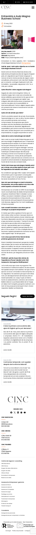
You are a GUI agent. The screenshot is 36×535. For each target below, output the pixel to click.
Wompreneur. (26, 63)
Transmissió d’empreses (8, 499)
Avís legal (8, 531)
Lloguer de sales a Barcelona (9, 468)
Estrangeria (4, 501)
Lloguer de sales (5, 470)
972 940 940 (5, 440)
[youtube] (25, 412)
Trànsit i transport (6, 506)
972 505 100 (5, 453)
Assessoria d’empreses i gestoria (12, 482)
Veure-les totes (27, 296)
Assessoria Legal (6, 492)
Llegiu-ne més (7, 350)
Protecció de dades (6, 503)
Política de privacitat (17, 531)
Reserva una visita (6, 477)
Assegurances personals (8, 513)
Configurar (27, 531)
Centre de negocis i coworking (11, 461)
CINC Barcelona (5, 463)
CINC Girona (4, 466)
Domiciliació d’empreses (8, 475)
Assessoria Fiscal (6, 485)
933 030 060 (5, 426)
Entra (18, 2)
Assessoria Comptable (7, 489)
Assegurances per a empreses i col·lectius (13, 515)
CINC (6, 7)
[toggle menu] (33, 7)
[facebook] (11, 412)
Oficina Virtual (5, 473)
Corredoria (5, 510)
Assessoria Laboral (6, 487)
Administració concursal (8, 496)
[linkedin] (18, 412)
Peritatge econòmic (6, 494)
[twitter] (15, 412)
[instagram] (21, 412)
